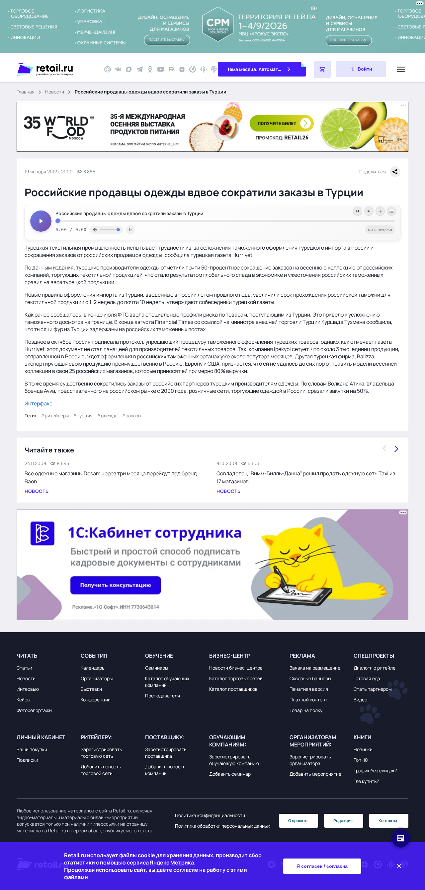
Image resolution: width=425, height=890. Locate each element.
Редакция (343, 820)
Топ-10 (361, 760)
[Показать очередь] (391, 211)
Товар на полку (306, 710)
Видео (360, 699)
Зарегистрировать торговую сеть (101, 752)
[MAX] (129, 69)
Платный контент (308, 699)
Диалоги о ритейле (374, 668)
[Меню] (401, 69)
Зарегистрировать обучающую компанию (234, 759)
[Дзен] (182, 69)
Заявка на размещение (315, 668)
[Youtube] (160, 69)
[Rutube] (171, 69)
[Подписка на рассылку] (107, 69)
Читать (27, 655)
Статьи (24, 668)
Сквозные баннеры (310, 678)
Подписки (27, 760)
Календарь (92, 668)
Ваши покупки (32, 749)
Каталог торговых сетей (236, 678)
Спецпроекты (374, 655)
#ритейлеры (55, 415)
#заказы (131, 415)
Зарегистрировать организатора (310, 759)
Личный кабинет (41, 737)
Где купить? (366, 781)
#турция (83, 415)
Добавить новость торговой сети (101, 769)
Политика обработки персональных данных (222, 826)
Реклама (302, 655)
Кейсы (23, 699)
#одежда (107, 415)
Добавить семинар (230, 774)
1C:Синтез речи (380, 229)
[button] (47, 655)
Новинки (363, 749)
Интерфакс (38, 403)
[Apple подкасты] (214, 69)
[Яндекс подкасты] (192, 69)
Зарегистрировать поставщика (165, 752)
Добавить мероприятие (315, 774)
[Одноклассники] (150, 69)
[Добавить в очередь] (380, 211)
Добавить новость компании (165, 769)
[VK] (118, 69)
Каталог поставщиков (233, 689)
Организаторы (97, 678)
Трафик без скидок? (375, 770)
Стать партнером (373, 689)
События (94, 655)
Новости (54, 92)
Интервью (28, 689)
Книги (362, 737)
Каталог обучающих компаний (167, 681)
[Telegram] (139, 69)
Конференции (96, 699)
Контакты (388, 820)
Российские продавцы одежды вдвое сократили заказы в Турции (129, 213)
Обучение (159, 655)
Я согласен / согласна (322, 866)
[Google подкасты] (203, 69)
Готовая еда (367, 678)
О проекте (297, 820)
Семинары (156, 668)
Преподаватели (162, 695)
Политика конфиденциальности (210, 815)
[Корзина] (322, 69)
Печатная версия (309, 689)
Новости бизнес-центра (236, 668)
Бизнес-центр (229, 655)
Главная (26, 92)
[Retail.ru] (56, 69)
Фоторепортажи (34, 710)
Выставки (91, 689)
